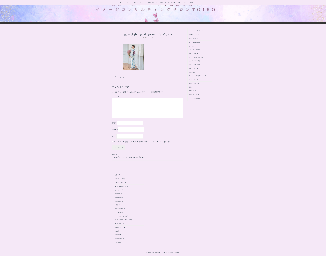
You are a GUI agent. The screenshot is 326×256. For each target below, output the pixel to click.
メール (115, 129)
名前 (114, 123)
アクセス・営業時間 (188, 2)
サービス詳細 (192, 53)
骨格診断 (191, 90)
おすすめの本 (192, 38)
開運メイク (192, 87)
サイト (114, 136)
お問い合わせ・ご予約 (174, 2)
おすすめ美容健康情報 (194, 42)
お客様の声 (151, 2)
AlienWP (177, 252)
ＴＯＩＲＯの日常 (193, 98)
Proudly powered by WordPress (155, 252)
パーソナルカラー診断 (194, 57)
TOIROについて (125, 2)
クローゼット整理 (193, 50)
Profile (135, 2)
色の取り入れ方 (193, 83)
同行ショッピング (193, 64)
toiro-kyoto (131, 77)
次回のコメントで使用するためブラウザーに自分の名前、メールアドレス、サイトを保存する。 (143, 142)
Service (143, 2)
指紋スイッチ (192, 68)
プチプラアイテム (193, 61)
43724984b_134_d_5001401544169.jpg (128, 156)
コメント (115, 96)
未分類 (191, 72)
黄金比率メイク (193, 94)
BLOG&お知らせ (161, 2)
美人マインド (192, 79)
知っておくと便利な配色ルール (197, 76)
